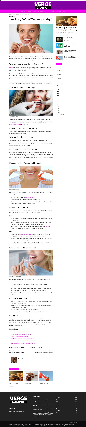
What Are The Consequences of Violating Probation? (43, 412)
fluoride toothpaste (30, 197)
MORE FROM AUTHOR (23, 368)
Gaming (58, 91)
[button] (75, 11)
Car (35, 11)
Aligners (14, 347)
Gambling (59, 89)
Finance (58, 85)
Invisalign (11, 67)
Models (58, 101)
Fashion (58, 80)
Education (41, 11)
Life (57, 97)
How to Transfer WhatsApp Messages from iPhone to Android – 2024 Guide (43, 408)
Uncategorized (60, 118)
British (58, 72)
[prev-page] (10, 386)
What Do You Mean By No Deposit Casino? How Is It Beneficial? (43, 404)
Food (47, 11)
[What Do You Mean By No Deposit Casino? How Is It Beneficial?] (59, 39)
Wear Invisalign (39, 347)
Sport (59, 11)
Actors (58, 66)
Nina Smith (12, 21)
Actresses (59, 68)
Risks (26, 347)
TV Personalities (60, 114)
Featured (59, 82)
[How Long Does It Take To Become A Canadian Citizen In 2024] (46, 376)
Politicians (59, 104)
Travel (58, 112)
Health (53, 11)
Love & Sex (59, 99)
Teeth (30, 347)
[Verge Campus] (43, 6)
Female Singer (60, 83)
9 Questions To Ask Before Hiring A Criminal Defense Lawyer (66, 28)
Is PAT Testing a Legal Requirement (16, 352)
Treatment (34, 347)
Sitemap (75, 422)
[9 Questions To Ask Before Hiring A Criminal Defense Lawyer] (16, 376)
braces (47, 226)
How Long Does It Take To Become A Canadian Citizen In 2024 (42, 415)
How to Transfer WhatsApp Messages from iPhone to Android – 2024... (69, 45)
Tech (64, 11)
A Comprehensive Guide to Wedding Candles (44, 352)
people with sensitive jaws (15, 124)
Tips (13, 16)
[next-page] (12, 386)
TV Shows (59, 116)
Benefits (18, 347)
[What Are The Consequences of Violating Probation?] (31, 376)
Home (10, 14)
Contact (71, 422)
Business (29, 11)
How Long (22, 347)
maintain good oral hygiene (25, 234)
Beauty (23, 11)
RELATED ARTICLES (14, 368)
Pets (58, 102)
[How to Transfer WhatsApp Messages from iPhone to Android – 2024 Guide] (59, 45)
